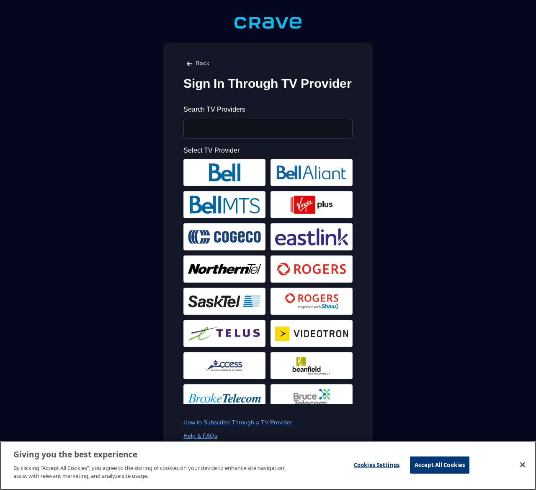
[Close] (522, 464)
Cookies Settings (376, 464)
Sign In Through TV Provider (267, 83)
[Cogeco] (224, 236)
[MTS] (224, 204)
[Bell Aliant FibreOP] (312, 172)
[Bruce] (312, 397)
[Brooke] (224, 397)
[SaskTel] (224, 301)
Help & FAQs (200, 435)
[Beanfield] (312, 365)
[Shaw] (312, 301)
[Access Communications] (224, 365)
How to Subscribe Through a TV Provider (237, 422)
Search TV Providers (214, 109)
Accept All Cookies (440, 464)
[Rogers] (312, 269)
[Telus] (224, 333)
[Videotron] (312, 333)
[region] (268, 465)
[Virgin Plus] (312, 204)
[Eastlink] (312, 236)
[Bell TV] (224, 172)
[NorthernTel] (224, 269)
